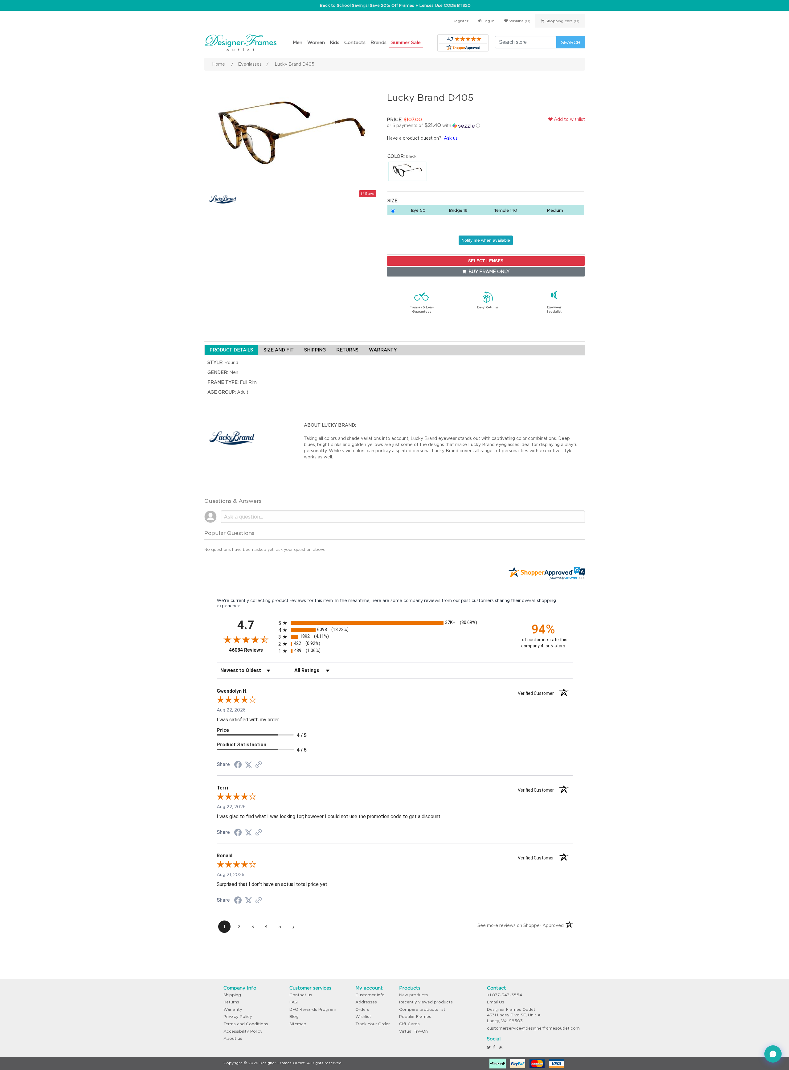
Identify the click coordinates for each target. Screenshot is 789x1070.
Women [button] (316, 42)
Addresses (366, 1002)
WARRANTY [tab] (383, 349)
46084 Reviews (252, 650)
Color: (396, 156)
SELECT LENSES (485, 260)
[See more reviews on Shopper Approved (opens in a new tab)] (258, 765)
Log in (487, 21)
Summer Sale (406, 42)
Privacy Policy (237, 1016)
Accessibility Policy (243, 1031)
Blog (294, 1016)
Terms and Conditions (245, 1024)
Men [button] (297, 42)
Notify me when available (485, 240)
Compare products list (422, 1009)
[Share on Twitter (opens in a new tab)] (248, 764)
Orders (362, 1009)
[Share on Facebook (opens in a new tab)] (238, 765)
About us (232, 1038)
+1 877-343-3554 (504, 995)
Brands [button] (378, 42)
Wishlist (363, 1016)
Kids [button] (334, 42)
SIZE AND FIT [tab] (279, 349)
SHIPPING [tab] (315, 349)
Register (460, 21)
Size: (393, 200)
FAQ (293, 1002)
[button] (451, 125)
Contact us (300, 995)
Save (369, 193)
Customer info (370, 995)
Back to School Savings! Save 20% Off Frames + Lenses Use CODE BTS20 (395, 5)
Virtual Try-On (413, 1031)
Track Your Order (372, 1024)
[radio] (394, 623)
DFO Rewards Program (312, 1009)
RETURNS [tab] (347, 349)
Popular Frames (415, 1016)
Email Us (495, 1002)
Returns (231, 1002)
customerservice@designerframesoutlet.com (533, 1028)
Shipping (232, 995)
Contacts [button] (355, 42)
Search (570, 42)
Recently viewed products (426, 1002)
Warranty (232, 1009)
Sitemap (297, 1024)
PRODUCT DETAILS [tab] (231, 349)
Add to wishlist (569, 119)
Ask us (451, 138)
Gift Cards (409, 1024)
